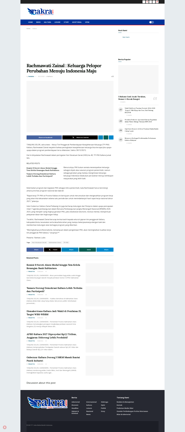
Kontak (119, 405)
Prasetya (31, 271)
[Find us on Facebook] (143, 2)
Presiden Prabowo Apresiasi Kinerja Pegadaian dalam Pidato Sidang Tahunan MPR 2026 (141, 121)
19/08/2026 (40, 271)
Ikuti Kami (122, 30)
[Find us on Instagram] (150, 2)
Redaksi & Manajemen (125, 402)
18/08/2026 (40, 341)
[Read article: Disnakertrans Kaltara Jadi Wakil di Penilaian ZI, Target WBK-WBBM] (99, 319)
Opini (87, 22)
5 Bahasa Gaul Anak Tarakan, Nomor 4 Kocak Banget (132, 97)
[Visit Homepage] (40, 11)
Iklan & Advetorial (124, 414)
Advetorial (77, 22)
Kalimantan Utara (55, 242)
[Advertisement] (70, 46)
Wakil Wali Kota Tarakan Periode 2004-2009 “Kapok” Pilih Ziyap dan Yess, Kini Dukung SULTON (140, 110)
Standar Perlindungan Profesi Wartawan (132, 411)
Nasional (89, 411)
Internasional (91, 402)
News (38, 22)
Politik (103, 408)
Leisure (57, 22)
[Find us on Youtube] (153, 2)
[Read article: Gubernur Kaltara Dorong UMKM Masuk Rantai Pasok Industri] (99, 366)
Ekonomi (75, 405)
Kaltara (47, 22)
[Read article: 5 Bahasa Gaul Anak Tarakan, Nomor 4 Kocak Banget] (138, 79)
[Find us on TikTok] (157, 2)
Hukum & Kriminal (75, 412)
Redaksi (31, 76)
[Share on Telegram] (111, 137)
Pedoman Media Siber (125, 408)
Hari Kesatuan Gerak (39, 242)
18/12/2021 (41, 76)
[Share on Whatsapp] (106, 137)
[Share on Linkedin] (100, 137)
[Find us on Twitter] (147, 2)
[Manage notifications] (4, 427)
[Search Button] (158, 22)
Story (66, 22)
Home (30, 22)
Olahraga (104, 402)
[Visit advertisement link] (70, 162)
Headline (75, 408)
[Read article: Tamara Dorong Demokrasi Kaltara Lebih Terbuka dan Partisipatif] (99, 296)
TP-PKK (66, 242)
